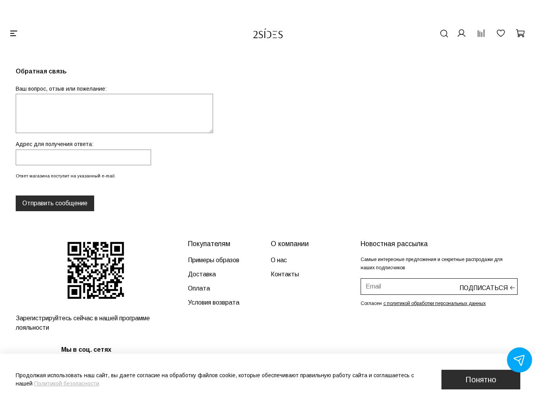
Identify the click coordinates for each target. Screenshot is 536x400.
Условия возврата (213, 302)
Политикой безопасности (66, 383)
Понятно (480, 379)
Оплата (199, 288)
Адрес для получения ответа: (54, 144)
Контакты (285, 274)
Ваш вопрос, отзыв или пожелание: (61, 89)
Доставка (202, 274)
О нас (279, 260)
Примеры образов (213, 260)
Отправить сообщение (55, 203)
